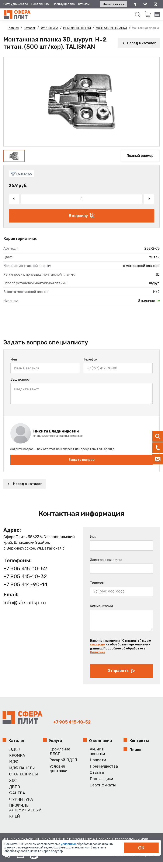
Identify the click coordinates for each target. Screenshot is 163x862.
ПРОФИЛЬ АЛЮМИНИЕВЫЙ (24, 807)
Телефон (90, 359)
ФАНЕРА (17, 793)
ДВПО (14, 787)
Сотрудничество (15, 4)
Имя (13, 359)
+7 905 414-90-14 (25, 584)
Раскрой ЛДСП (63, 760)
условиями (69, 844)
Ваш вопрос (20, 379)
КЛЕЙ (14, 816)
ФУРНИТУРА (21, 799)
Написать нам (114, 4)
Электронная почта (106, 560)
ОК (141, 848)
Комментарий (101, 606)
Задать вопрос (81, 460)
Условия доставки (58, 768)
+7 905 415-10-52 (25, 568)
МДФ (13, 762)
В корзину (78, 215)
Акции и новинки (97, 751)
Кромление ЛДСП (59, 751)
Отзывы (84, 4)
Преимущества (64, 4)
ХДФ (13, 780)
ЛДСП (14, 749)
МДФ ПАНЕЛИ (22, 768)
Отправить (118, 670)
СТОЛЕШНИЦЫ (23, 774)
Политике (97, 652)
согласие (97, 644)
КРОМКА (17, 755)
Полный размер (140, 156)
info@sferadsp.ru (24, 603)
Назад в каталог (141, 43)
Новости (98, 760)
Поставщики (40, 4)
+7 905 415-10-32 (25, 576)
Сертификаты (103, 785)
